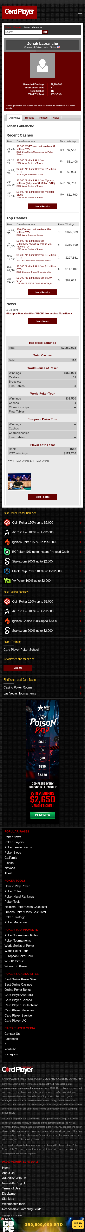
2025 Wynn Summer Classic (30, 235)
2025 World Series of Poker (30, 249)
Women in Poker (16, 966)
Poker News (13, 837)
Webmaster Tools (14, 1204)
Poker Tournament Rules (21, 935)
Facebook (11, 1039)
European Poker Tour (19, 956)
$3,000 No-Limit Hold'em (30, 160)
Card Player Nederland (20, 1010)
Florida (9, 863)
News (56, 117)
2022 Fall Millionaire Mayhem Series (34, 260)
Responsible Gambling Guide (21, 1209)
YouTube (10, 1049)
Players (17, 27)
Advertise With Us (14, 1178)
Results (29, 117)
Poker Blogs (13, 852)
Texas (9, 873)
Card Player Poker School (21, 649)
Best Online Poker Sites (21, 979)
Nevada (10, 868)
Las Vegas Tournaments (20, 693)
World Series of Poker (19, 945)
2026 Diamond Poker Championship (34, 272)
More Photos (43, 497)
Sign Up (18, 668)
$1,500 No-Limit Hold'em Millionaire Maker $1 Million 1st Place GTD (34, 243)
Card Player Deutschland (21, 1005)
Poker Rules (13, 891)
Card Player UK (15, 1020)
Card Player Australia (19, 995)
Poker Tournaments (18, 940)
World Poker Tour (16, 951)
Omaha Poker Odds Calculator (25, 912)
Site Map (8, 1198)
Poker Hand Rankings (19, 896)
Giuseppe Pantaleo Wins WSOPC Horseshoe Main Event (39, 313)
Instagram (11, 1054)
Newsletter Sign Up (15, 1183)
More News (42, 321)
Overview (14, 118)
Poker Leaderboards (18, 847)
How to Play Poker (17, 886)
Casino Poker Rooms (18, 687)
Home (8, 27)
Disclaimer (9, 1193)
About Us (8, 1173)
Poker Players (14, 842)
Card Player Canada (18, 1000)
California (11, 857)
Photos (43, 117)
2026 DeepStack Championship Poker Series (35, 153)
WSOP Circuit (14, 961)
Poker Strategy (15, 917)
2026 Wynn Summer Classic (30, 175)
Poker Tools (12, 901)
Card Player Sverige (18, 1015)
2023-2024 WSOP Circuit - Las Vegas (34, 283)
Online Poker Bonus (18, 989)
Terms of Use (11, 1188)
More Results (42, 206)
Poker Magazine (16, 922)
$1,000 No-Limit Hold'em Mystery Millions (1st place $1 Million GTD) (36, 182)
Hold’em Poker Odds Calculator (26, 907)
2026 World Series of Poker (30, 163)
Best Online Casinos (18, 984)
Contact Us (12, 1033)
